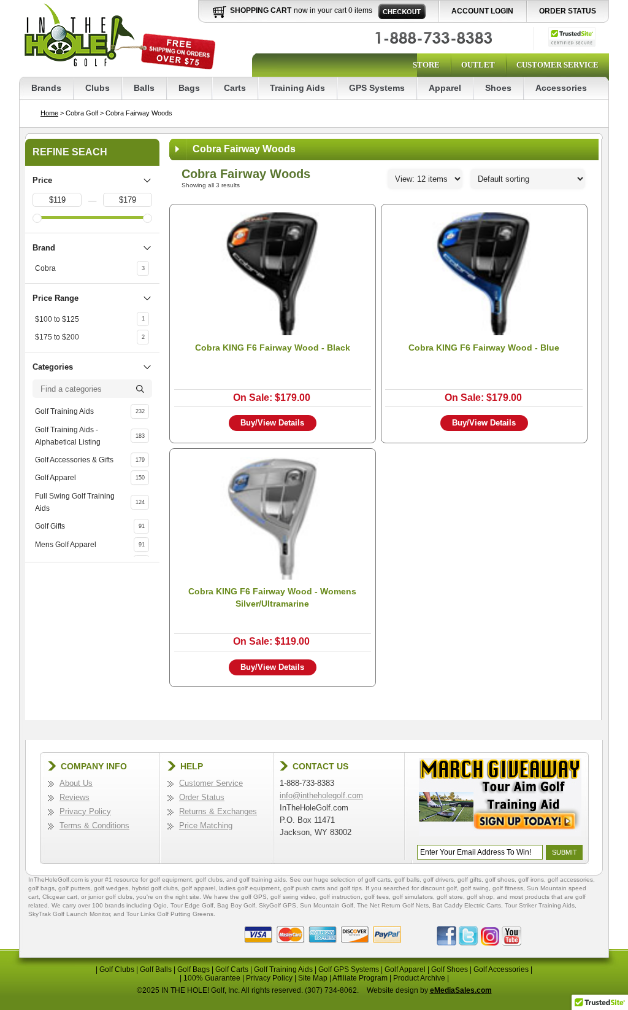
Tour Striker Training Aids (540, 905)
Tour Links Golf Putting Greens (169, 914)
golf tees (376, 896)
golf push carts (304, 888)
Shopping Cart (260, 10)
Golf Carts (231, 969)
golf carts (378, 879)
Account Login (482, 11)
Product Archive (419, 978)
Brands (46, 88)
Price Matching (205, 825)
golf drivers (438, 879)
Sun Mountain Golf (326, 905)
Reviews (74, 797)
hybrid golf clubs (155, 888)
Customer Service (557, 64)
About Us (76, 783)
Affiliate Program (360, 978)
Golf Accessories (501, 969)
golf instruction (340, 896)
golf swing (475, 888)
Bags (189, 88)
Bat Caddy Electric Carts (466, 905)
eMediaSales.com (461, 990)
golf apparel (198, 888)
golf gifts (469, 879)
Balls (144, 88)
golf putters (74, 888)
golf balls (406, 879)
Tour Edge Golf (191, 905)
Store (426, 64)
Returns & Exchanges (218, 811)
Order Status (567, 11)
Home (49, 113)
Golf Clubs (116, 969)
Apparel (445, 88)
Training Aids (297, 88)
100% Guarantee (211, 978)
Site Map (312, 978)
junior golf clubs (110, 896)
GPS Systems (377, 88)
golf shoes (500, 879)
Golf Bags (193, 969)
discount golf (439, 888)
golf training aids (262, 879)
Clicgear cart (59, 896)
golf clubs (209, 879)
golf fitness (507, 888)
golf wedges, (113, 888)
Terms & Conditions (94, 825)
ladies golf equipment (249, 888)
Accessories (561, 88)
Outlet (478, 64)
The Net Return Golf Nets (393, 905)
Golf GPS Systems (348, 969)
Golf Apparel (405, 969)
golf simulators (412, 896)
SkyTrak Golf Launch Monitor (69, 914)
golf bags (41, 888)
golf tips (351, 888)
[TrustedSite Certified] (571, 37)
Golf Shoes (449, 969)
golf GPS (254, 896)
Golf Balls (156, 969)
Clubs (97, 88)
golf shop (480, 896)
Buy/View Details (272, 422)
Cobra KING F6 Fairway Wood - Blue (483, 347)
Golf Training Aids (283, 969)
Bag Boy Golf (236, 905)
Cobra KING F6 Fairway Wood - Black (272, 347)
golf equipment (171, 879)
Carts (235, 88)
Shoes (498, 88)
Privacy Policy (85, 811)
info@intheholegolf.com (321, 795)
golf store (450, 896)
